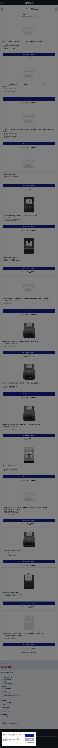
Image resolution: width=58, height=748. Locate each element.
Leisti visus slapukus (30, 735)
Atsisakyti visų (30, 739)
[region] (19, 739)
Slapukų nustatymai (30, 742)
